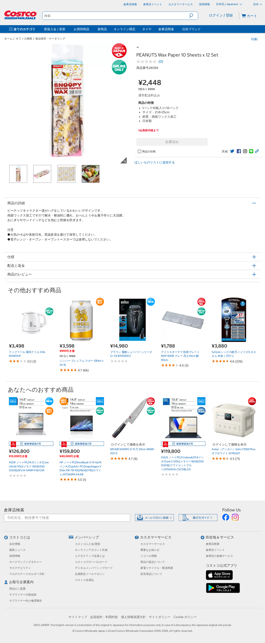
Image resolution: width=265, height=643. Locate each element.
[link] (232, 151)
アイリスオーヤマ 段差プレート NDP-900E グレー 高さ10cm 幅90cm (180, 356)
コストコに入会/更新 (87, 544)
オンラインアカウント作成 (91, 550)
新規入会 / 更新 (54, 29)
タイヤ (147, 29)
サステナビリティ (20, 568)
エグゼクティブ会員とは (90, 556)
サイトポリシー (160, 617)
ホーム (8, 38)
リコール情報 (148, 556)
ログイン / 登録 (221, 15)
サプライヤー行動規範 (22, 594)
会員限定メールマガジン (90, 574)
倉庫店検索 (14, 510)
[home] (21, 15)
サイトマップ (77, 617)
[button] (193, 16)
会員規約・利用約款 (104, 617)
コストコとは (19, 537)
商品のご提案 (17, 588)
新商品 (102, 29)
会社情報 (14, 544)
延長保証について (151, 574)
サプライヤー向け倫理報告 (25, 600)
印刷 (254, 39)
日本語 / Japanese (227, 4)
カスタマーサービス (155, 537)
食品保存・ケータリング (50, 38)
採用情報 (14, 556)
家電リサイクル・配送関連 (156, 568)
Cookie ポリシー (185, 617)
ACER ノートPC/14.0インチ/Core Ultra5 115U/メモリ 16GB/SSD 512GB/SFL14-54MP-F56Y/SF (29, 466)
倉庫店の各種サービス (219, 556)
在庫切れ (172, 142)
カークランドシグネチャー (25, 562)
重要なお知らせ (149, 550)
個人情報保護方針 (133, 617)
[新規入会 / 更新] (66, 29)
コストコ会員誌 (84, 580)
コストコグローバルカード (91, 562)
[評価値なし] (147, 61)
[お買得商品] (90, 29)
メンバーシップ (86, 537)
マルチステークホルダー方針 (27, 574)
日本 (256, 4)
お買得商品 (81, 29)
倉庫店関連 (166, 29)
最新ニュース (17, 550)
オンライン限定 (124, 29)
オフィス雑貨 (24, 38)
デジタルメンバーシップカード (94, 568)
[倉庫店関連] (174, 29)
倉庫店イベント (215, 550)
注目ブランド (191, 29)
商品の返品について (152, 562)
